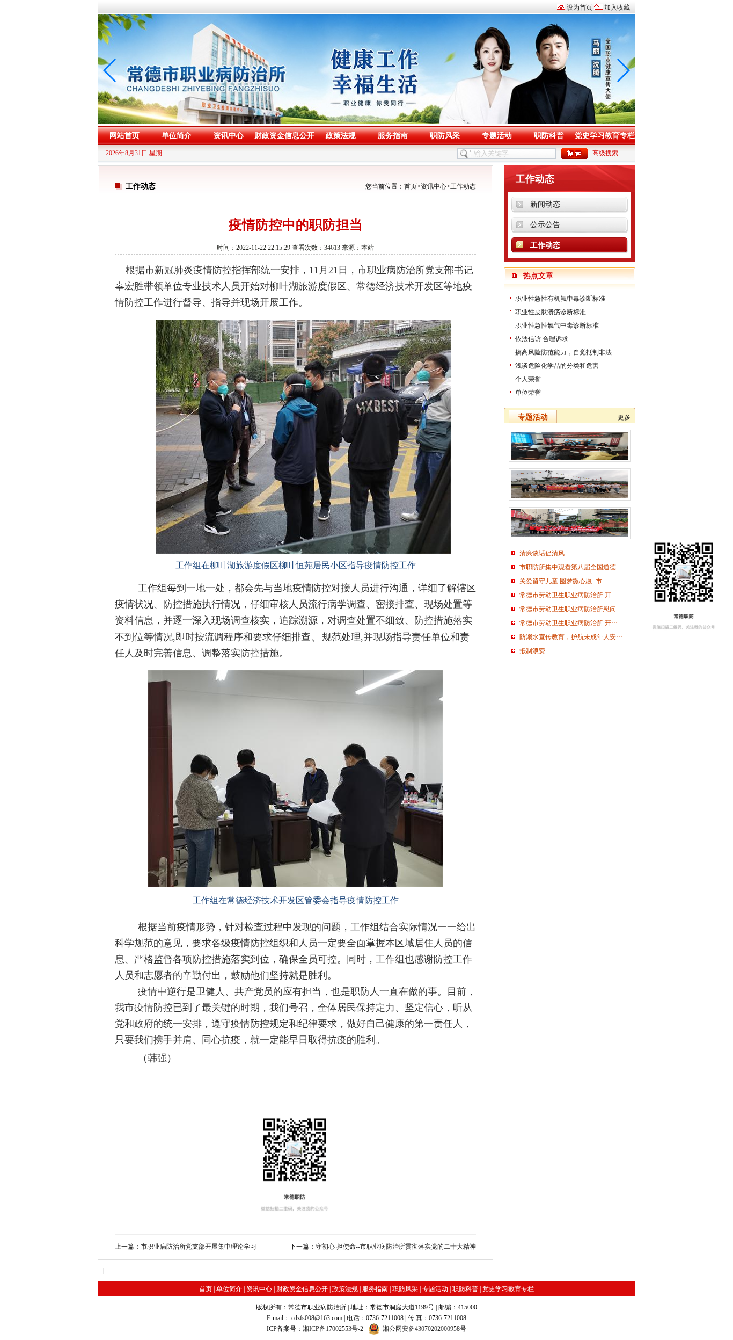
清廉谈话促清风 (542, 553)
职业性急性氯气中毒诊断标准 (557, 325)
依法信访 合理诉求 (541, 339)
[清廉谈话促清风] (570, 462)
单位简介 (177, 136)
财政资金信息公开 (284, 136)
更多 (624, 417)
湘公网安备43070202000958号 (424, 1328)
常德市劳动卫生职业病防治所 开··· (568, 595)
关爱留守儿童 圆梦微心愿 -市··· (564, 581)
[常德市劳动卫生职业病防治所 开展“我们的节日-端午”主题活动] (570, 500)
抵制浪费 (532, 651)
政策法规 (341, 136)
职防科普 (549, 136)
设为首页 (579, 7)
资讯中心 (229, 136)
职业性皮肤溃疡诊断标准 (550, 312)
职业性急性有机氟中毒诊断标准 (560, 298)
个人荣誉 (528, 379)
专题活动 (497, 136)
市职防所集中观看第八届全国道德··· (570, 567)
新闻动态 (545, 204)
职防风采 (445, 136)
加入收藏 (617, 7)
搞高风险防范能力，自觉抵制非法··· (566, 352)
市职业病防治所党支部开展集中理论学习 (198, 1246)
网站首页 (124, 136)
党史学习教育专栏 (605, 136)
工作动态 (463, 186)
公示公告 (545, 225)
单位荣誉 (528, 392)
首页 (410, 186)
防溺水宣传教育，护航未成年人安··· (570, 637)
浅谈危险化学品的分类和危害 (557, 366)
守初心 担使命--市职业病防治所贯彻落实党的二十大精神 (396, 1246)
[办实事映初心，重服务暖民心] (570, 539)
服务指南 (393, 136)
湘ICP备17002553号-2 (333, 1328)
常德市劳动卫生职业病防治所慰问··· (570, 609)
